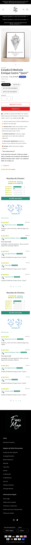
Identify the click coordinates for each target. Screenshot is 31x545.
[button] (3, 9)
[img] (5, 222)
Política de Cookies (8, 513)
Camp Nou (6, 467)
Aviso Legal (6, 498)
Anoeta (5, 470)
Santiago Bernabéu (8, 456)
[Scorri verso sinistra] (12, 65)
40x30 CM (6, 84)
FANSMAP (13, 542)
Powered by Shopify (20, 542)
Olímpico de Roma (8, 485)
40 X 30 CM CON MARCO (10, 88)
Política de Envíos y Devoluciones (12, 509)
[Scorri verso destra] (19, 65)
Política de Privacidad (9, 502)
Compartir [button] (6, 165)
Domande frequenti (9, 442)
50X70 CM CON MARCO (10, 92)
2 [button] (13, 286)
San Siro (5, 481)
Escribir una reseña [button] (15, 198)
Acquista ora (15, 109)
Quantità (3, 95)
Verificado (15, 213)
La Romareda (7, 474)
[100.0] (11, 208)
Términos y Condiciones (10, 506)
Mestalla (5, 463)
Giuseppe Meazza (8, 488)
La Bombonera (7, 477)
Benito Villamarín (8, 459)
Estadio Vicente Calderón (10, 452)
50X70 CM (16, 84)
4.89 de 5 (20, 181)
